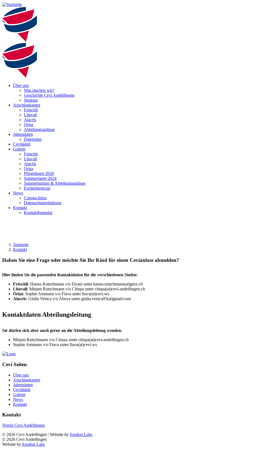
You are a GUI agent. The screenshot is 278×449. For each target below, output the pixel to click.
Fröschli (31, 110)
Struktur (31, 100)
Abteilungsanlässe (39, 129)
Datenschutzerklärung (42, 202)
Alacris (30, 119)
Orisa (28, 124)
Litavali (30, 114)
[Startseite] (12, 4)
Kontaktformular (38, 212)
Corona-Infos (35, 198)
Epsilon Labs (81, 434)
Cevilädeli (21, 144)
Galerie (19, 149)
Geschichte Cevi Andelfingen (49, 95)
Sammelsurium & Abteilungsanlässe (55, 183)
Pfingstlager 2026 (39, 173)
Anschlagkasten (26, 105)
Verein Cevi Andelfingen (23, 425)
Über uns (21, 85)
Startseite (21, 244)
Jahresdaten (23, 134)
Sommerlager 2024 (40, 178)
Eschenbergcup (37, 188)
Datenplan (33, 139)
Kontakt (20, 207)
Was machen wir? (39, 90)
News (18, 193)
